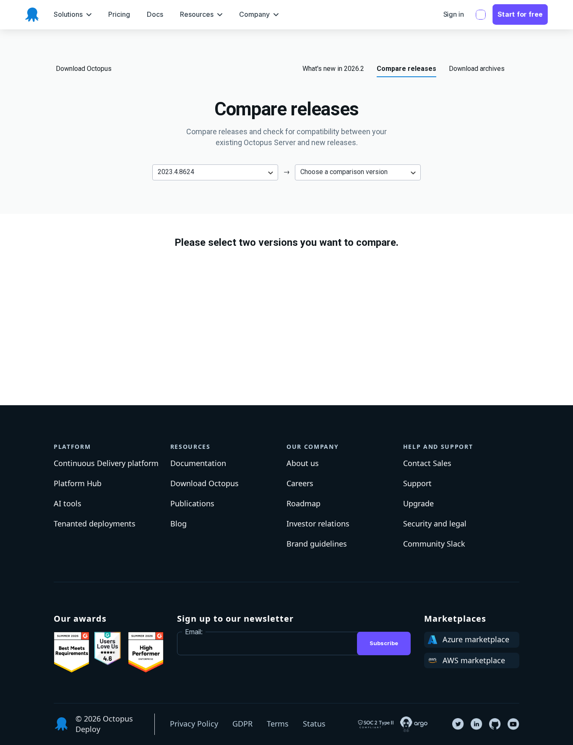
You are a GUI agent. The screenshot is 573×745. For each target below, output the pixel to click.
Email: (194, 632)
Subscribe (384, 643)
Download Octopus (84, 69)
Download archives (477, 69)
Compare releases (406, 69)
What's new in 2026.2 (333, 69)
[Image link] (71, 652)
